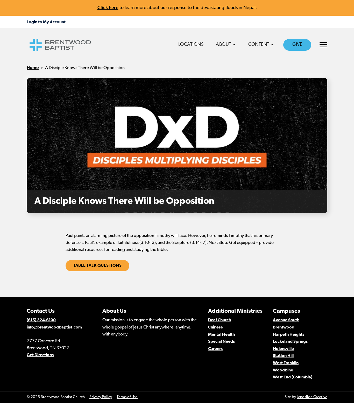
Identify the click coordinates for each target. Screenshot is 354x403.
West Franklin (286, 363)
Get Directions (40, 355)
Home (33, 68)
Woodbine (283, 370)
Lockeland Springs (290, 342)
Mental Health (221, 335)
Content (259, 44)
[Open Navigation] (323, 44)
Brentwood (283, 327)
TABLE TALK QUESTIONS (97, 266)
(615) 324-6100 (41, 320)
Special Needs (221, 342)
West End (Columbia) (292, 377)
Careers (215, 349)
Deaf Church (219, 320)
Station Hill (283, 356)
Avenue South (286, 320)
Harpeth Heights (288, 335)
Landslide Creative (312, 397)
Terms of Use (127, 397)
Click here (107, 7)
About (223, 44)
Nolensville (283, 349)
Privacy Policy (100, 397)
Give (297, 44)
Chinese (215, 327)
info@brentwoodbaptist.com (54, 327)
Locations (191, 44)
